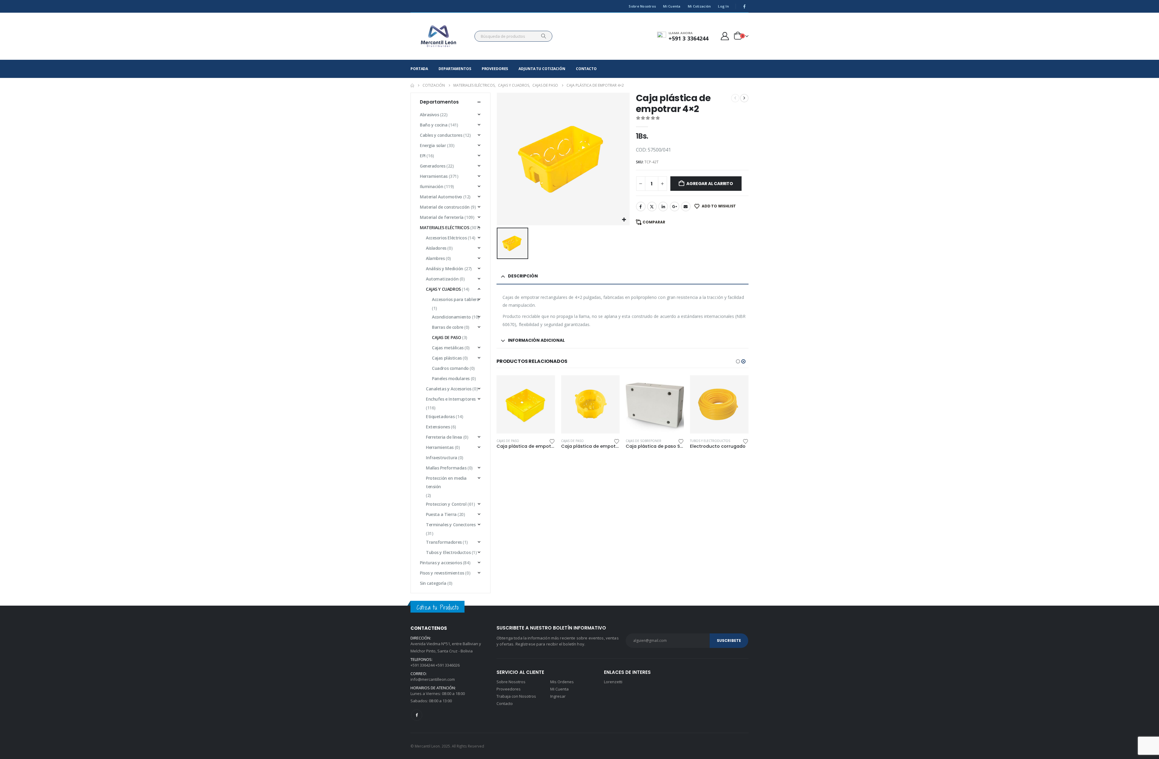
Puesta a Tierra (441, 514)
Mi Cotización (699, 6)
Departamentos (455, 68)
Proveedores (495, 68)
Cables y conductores (441, 135)
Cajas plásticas (447, 358)
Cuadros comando (450, 368)
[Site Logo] (438, 36)
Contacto (586, 68)
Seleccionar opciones (674, 385)
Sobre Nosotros (642, 6)
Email (686, 206)
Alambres (435, 258)
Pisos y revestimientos (442, 573)
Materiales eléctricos (444, 227)
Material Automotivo (441, 197)
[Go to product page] (525, 404)
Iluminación (431, 186)
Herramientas (434, 176)
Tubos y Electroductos (646, 441)
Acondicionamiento (451, 317)
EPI (423, 156)
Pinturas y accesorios (441, 562)
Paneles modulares (451, 378)
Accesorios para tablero (455, 299)
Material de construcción (445, 207)
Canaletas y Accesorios (448, 389)
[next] (744, 98)
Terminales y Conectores (450, 524)
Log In (723, 6)
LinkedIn (663, 206)
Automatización (442, 279)
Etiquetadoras (440, 416)
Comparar (654, 222)
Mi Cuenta (671, 6)
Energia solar (433, 145)
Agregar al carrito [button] (545, 385)
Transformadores (444, 542)
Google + (674, 206)
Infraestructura (441, 457)
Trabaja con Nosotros (516, 696)
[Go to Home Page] (412, 85)
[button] (738, 361)
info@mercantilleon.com (432, 679)
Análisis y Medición (444, 268)
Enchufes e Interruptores (451, 399)
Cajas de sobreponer (579, 441)
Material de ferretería (442, 217)
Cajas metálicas (448, 348)
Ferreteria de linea (444, 437)
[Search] (543, 36)
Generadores (432, 166)
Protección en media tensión (446, 482)
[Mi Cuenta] (725, 36)
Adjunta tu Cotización (542, 68)
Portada (419, 68)
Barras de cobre (447, 327)
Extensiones (438, 427)
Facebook (641, 206)
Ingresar (558, 696)
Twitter (652, 206)
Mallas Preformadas (446, 468)
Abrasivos (429, 114)
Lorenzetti (613, 681)
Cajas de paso (507, 441)
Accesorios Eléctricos (446, 238)
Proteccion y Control (446, 504)
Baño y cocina (434, 125)
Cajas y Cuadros (443, 289)
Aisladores (436, 248)
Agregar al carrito (709, 184)
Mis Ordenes (562, 681)
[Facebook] (744, 6)
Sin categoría (433, 583)
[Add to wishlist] (552, 441)
